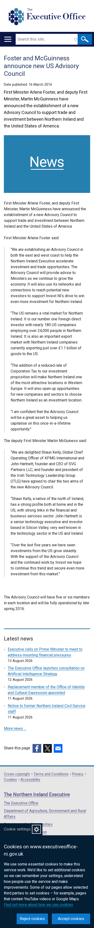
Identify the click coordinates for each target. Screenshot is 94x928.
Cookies (10, 779)
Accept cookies (71, 918)
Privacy (77, 774)
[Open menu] (8, 39)
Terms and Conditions (51, 774)
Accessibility (30, 779)
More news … (15, 728)
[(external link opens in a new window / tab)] (37, 748)
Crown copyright (17, 774)
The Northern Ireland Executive (37, 794)
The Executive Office (21, 803)
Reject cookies (32, 918)
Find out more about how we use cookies (38, 904)
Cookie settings (17, 829)
